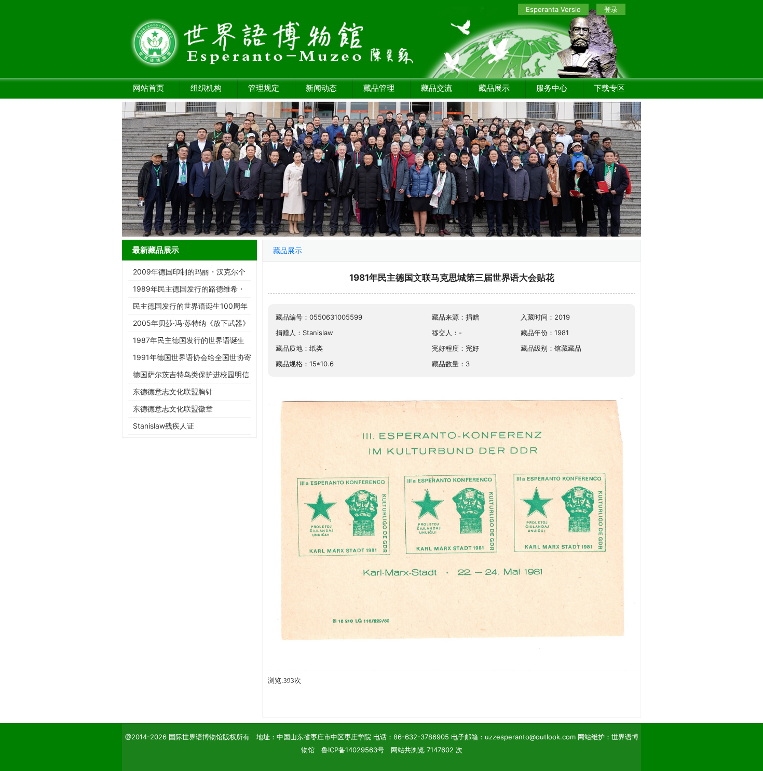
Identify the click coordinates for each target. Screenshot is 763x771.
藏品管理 (378, 88)
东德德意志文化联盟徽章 (173, 408)
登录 (611, 9)
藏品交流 (436, 88)
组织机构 (206, 88)
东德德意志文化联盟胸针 (173, 391)
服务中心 (551, 88)
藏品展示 (494, 88)
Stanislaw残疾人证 (163, 425)
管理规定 (263, 88)
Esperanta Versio (553, 9)
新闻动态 (321, 88)
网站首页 (148, 88)
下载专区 (609, 88)
